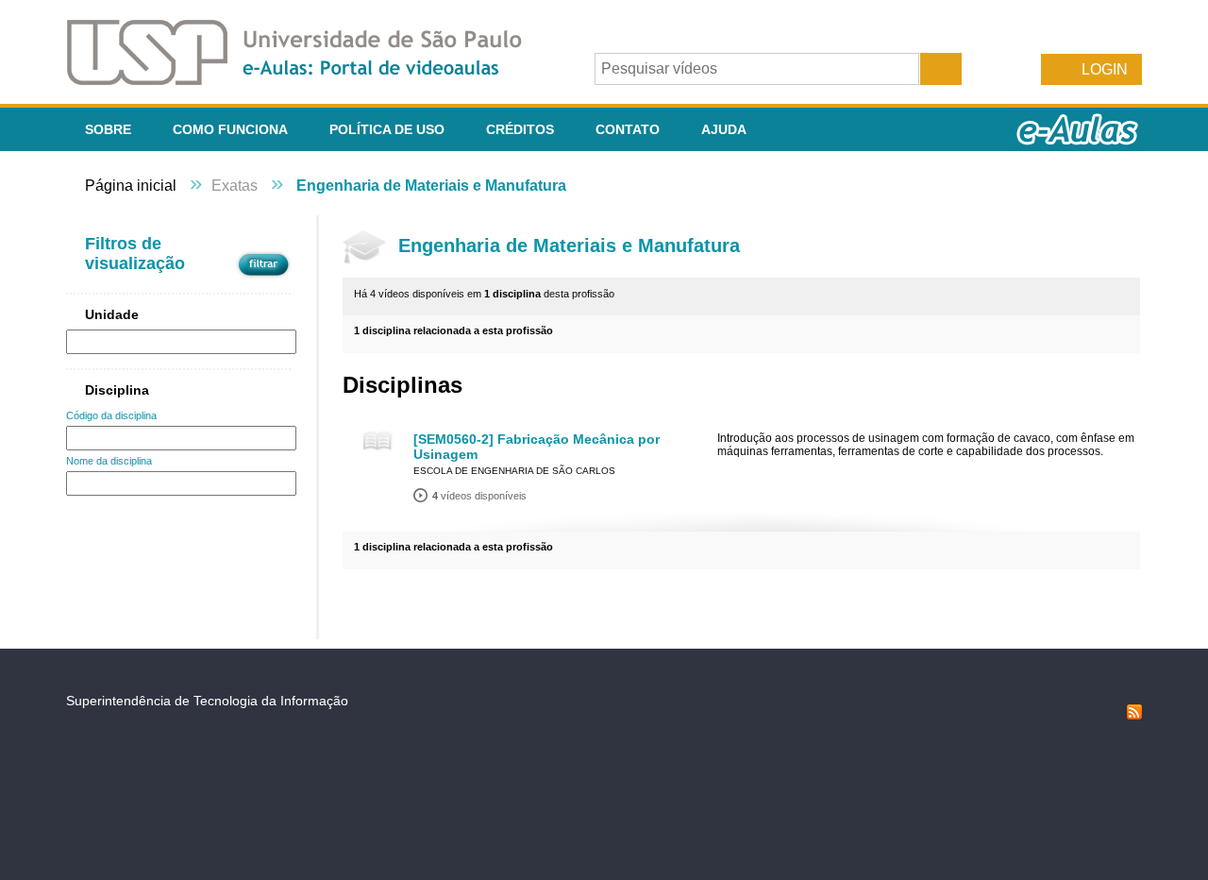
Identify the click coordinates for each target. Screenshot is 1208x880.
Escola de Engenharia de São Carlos (514, 470)
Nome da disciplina (109, 460)
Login (1105, 69)
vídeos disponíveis (479, 495)
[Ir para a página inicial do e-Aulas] (309, 80)
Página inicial (130, 186)
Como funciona (230, 129)
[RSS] (1134, 714)
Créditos (520, 129)
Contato (628, 129)
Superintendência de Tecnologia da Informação (207, 700)
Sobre (108, 129)
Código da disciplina (111, 415)
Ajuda (724, 129)
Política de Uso (387, 129)
